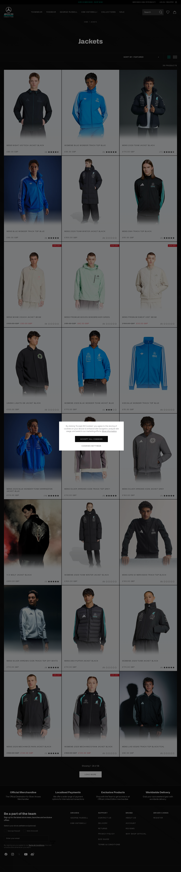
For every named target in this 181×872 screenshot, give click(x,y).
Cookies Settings (91, 446)
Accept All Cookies (91, 439)
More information (109, 431)
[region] (91, 436)
